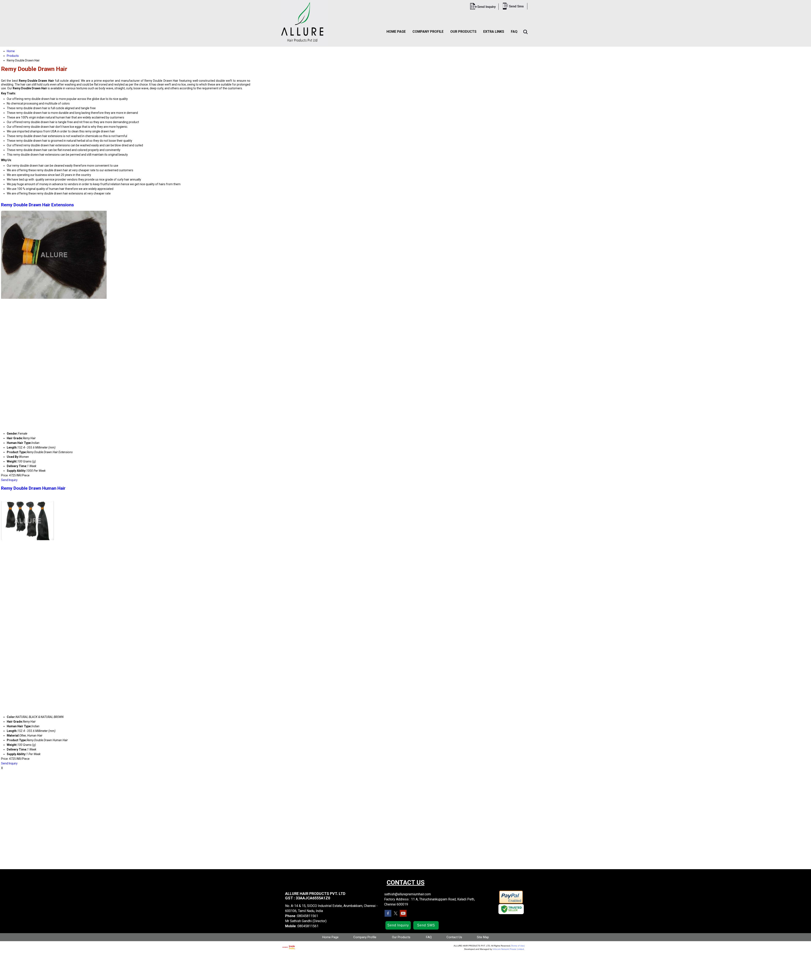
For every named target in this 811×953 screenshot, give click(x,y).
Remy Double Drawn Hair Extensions (37, 204)
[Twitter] (395, 916)
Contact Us (454, 937)
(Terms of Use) (518, 946)
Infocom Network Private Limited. (509, 949)
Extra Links (493, 32)
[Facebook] (388, 916)
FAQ (514, 32)
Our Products (463, 32)
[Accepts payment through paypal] (511, 902)
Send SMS (426, 925)
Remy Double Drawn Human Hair (33, 488)
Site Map (483, 937)
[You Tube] (403, 916)
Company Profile (428, 32)
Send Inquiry (9, 480)
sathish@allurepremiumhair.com (407, 894)
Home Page (396, 32)
